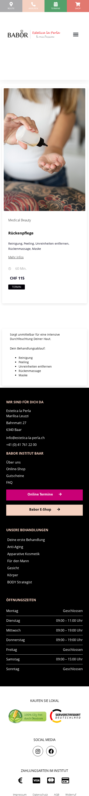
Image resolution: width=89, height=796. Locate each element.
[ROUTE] (11, 4)
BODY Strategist (19, 582)
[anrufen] (33, 4)
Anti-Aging (15, 547)
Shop (78, 8)
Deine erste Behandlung (26, 539)
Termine (55, 8)
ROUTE (11, 8)
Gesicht (13, 568)
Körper (12, 575)
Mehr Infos (16, 257)
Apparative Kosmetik (23, 554)
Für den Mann (18, 561)
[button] (75, 34)
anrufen (33, 8)
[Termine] (55, 4)
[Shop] (78, 4)
